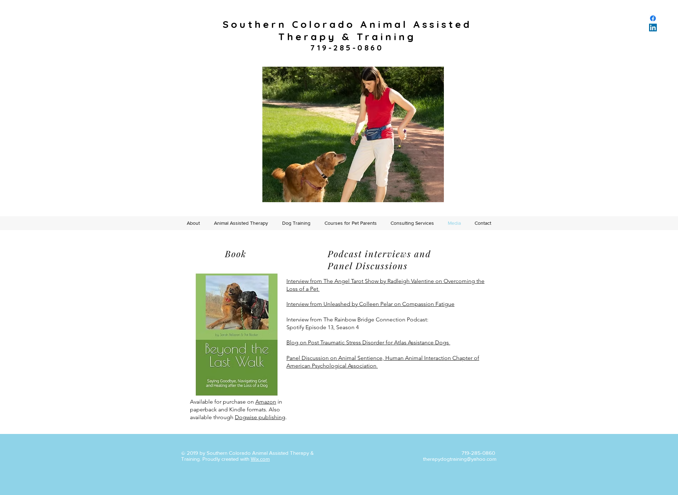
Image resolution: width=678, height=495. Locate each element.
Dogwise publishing (260, 417)
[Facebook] (653, 18)
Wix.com (260, 459)
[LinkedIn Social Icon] (653, 27)
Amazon (265, 401)
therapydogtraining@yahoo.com (459, 459)
